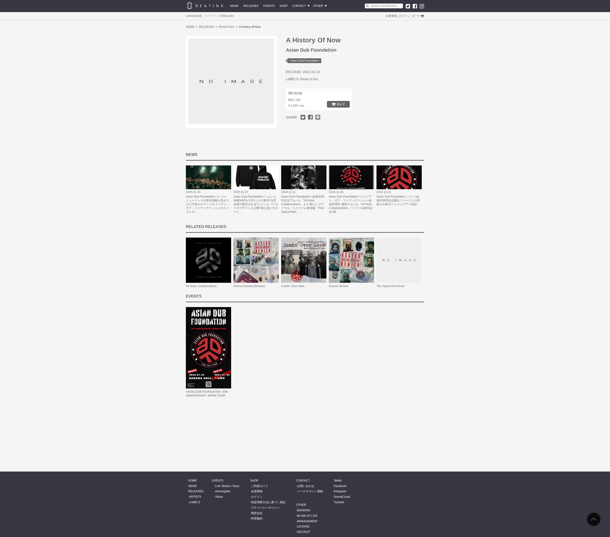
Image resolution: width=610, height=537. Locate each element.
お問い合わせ (305, 486)
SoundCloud (342, 496)
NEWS (234, 6)
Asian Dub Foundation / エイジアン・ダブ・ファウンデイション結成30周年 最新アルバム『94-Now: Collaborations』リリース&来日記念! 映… (351, 204)
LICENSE (303, 526)
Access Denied (338, 286)
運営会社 (257, 513)
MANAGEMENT (307, 521)
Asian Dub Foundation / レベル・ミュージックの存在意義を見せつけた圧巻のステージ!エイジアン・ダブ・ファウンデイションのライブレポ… (207, 204)
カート (416, 16)
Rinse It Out (226, 27)
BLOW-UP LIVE (307, 515)
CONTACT (299, 6)
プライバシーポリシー (265, 507)
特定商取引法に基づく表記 (268, 502)
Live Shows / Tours (227, 486)
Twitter (338, 480)
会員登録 (391, 16)
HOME (190, 27)
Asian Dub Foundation (304, 60)
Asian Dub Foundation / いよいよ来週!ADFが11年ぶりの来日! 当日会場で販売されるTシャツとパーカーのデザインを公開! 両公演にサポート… (256, 204)
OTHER (318, 6)
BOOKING (303, 510)
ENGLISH (227, 16)
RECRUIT (303, 532)
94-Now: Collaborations (201, 286)
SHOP (284, 6)
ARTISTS (195, 496)
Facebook (340, 486)
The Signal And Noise (390, 286)
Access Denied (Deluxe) (249, 286)
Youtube (339, 502)
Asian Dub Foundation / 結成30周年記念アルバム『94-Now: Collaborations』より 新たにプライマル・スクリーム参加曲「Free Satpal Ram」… (302, 204)
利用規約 (257, 518)
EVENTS (269, 6)
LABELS (194, 502)
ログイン (404, 16)
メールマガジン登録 (310, 491)
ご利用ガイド (259, 486)
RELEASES (251, 6)
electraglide (222, 491)
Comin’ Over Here (293, 286)
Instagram (340, 491)
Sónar (219, 496)
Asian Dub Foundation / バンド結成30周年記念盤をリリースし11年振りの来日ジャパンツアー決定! (398, 200)
